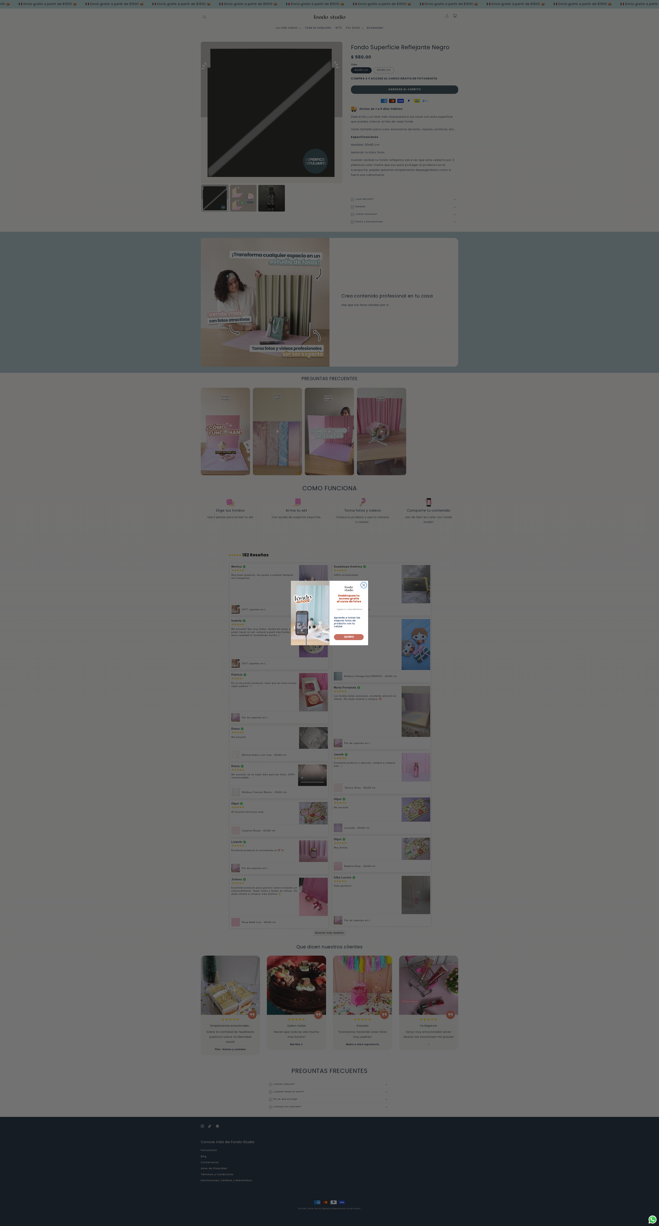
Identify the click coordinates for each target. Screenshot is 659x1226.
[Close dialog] (364, 585)
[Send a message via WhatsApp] (652, 1219)
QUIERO (349, 637)
